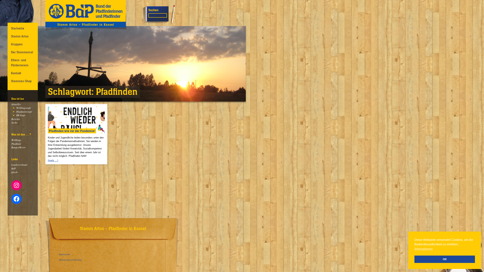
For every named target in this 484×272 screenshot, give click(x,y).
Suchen (153, 10)
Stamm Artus (20, 36)
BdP (13, 168)
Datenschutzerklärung (70, 259)
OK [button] (445, 259)
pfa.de (14, 172)
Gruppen (16, 44)
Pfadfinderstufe (24, 111)
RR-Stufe (20, 115)
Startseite (17, 28)
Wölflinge (16, 140)
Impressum (64, 254)
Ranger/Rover (18, 147)
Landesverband (19, 164)
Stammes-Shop (21, 81)
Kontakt (16, 73)
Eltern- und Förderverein (19, 62)
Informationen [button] (423, 248)
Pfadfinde (16, 143)
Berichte (15, 119)
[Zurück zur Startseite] (85, 11)
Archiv (14, 122)
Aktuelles (16, 104)
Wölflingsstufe (23, 108)
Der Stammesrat (22, 52)
